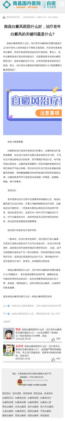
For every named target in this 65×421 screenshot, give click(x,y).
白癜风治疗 (45, 398)
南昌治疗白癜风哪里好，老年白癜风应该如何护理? (37, 306)
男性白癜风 (7, 406)
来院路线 (44, 415)
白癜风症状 (20, 398)
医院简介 (6, 393)
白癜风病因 (33, 398)
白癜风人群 (41, 17)
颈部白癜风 (33, 415)
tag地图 (43, 385)
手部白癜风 (45, 411)
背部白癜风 (20, 415)
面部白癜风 (33, 411)
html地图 (22, 385)
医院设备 (38, 393)
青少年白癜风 (46, 406)
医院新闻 (27, 393)
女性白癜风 (20, 406)
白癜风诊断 (20, 402)
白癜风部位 (20, 411)
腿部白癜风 (7, 415)
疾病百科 (48, 393)
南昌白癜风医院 (39, 296)
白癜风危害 (7, 402)
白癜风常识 (7, 398)
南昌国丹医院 (29, 17)
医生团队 (17, 393)
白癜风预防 (33, 402)
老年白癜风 (53, 17)
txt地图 (29, 385)
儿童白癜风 (7, 411)
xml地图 (36, 385)
